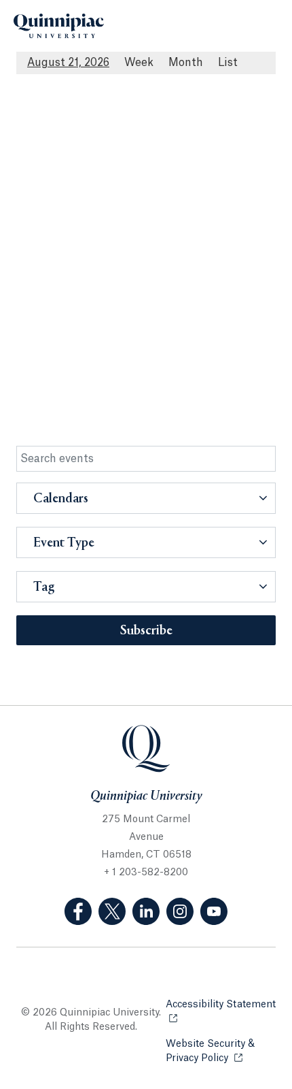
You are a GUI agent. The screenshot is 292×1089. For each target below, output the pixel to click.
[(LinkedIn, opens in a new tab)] (146, 911)
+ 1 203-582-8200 (146, 872)
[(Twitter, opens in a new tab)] (112, 911)
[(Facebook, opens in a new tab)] (78, 911)
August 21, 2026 (68, 62)
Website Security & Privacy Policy (221, 1051)
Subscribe (146, 631)
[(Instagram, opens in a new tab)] (180, 911)
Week (138, 62)
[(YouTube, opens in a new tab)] (213, 911)
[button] (146, 498)
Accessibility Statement (221, 1012)
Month (185, 62)
